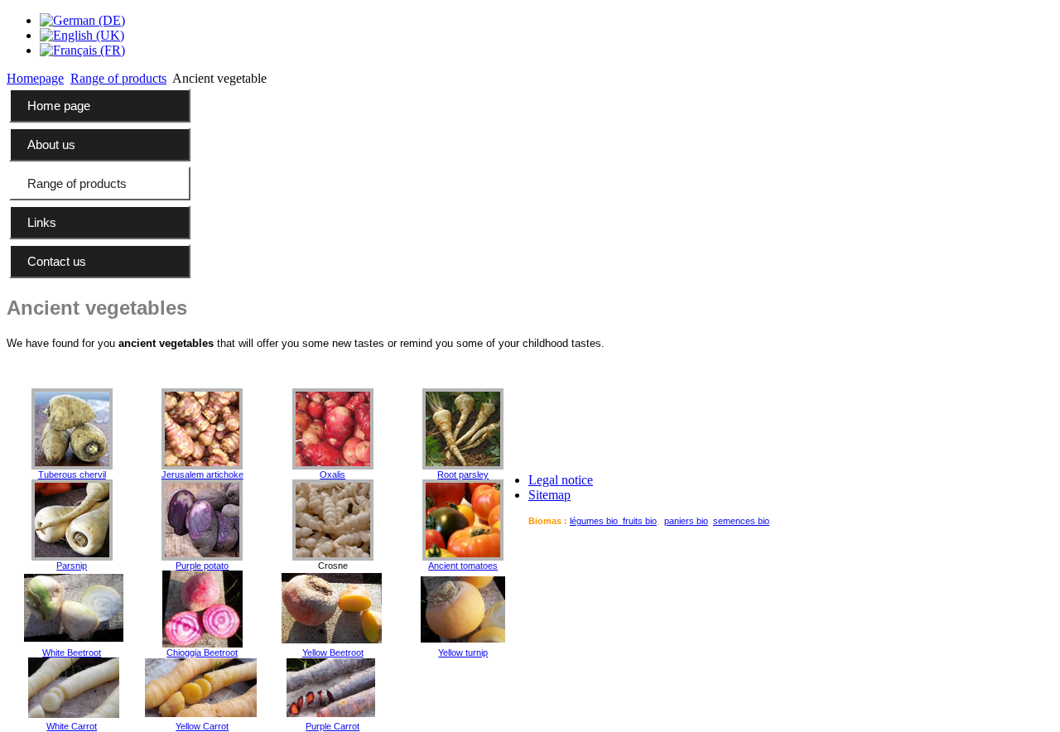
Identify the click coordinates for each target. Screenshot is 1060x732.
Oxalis (332, 474)
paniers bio (686, 521)
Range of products (118, 78)
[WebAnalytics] (1020, 547)
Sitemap (549, 495)
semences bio (741, 521)
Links (41, 222)
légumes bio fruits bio (613, 521)
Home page (58, 106)
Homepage (35, 78)
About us (51, 144)
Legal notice (560, 480)
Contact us (56, 261)
